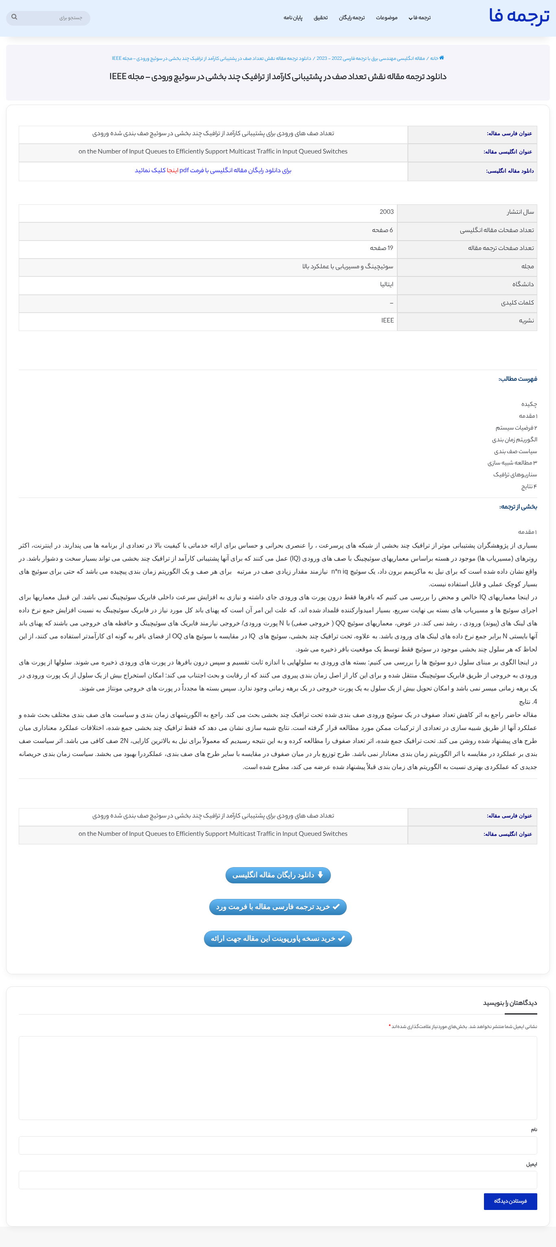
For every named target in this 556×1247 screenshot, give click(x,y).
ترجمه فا (422, 18)
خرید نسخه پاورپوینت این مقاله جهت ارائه (273, 938)
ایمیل (531, 1165)
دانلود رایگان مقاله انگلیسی (273, 874)
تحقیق (321, 18)
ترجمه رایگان (352, 18)
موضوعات (387, 18)
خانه (434, 59)
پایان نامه (293, 18)
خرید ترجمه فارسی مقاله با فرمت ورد (273, 906)
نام (534, 1130)
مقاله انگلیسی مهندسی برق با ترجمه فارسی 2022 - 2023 (371, 59)
